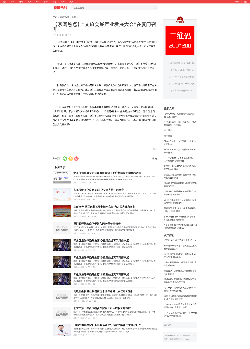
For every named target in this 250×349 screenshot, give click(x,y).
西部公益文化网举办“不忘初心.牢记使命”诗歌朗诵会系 (180, 255)
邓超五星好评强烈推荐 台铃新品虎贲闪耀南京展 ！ (102, 240)
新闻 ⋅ (75, 183)
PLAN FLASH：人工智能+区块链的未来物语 (180, 142)
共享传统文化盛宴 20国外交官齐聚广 (185, 70)
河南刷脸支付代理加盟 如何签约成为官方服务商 (180, 184)
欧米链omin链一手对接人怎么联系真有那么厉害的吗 (180, 247)
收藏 (237, 2)
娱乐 (46, 2)
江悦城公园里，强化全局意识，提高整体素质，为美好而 (180, 123)
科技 (29, 2)
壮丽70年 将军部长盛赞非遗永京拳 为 (185, 76)
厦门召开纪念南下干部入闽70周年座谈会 (97, 223)
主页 (55, 17)
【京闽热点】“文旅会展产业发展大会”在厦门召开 (179, 115)
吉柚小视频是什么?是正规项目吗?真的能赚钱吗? (180, 264)
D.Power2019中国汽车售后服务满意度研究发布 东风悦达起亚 (180, 306)
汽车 (63, 2)
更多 (246, 2)
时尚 (38, 2)
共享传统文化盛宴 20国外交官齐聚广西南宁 (98, 189)
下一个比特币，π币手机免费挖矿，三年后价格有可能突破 (180, 159)
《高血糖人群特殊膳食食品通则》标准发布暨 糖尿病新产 (180, 193)
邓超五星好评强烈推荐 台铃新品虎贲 (185, 90)
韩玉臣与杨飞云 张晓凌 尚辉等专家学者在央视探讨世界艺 (179, 218)
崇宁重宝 (168, 130)
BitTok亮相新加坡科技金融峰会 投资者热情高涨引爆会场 (180, 201)
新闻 (12, 2)
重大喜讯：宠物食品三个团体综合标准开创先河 (180, 272)
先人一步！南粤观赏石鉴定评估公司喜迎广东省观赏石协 (180, 289)
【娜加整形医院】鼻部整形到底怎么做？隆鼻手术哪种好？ (107, 325)
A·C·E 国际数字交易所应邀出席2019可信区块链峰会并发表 (180, 226)
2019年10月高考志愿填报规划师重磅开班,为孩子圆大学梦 (180, 297)
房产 (71, 2)
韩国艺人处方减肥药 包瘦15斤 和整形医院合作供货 (180, 167)
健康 (54, 2)
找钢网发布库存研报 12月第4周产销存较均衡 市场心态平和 (180, 280)
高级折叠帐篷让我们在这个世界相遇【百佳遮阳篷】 (103, 291)
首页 (4, 2)
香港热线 (64, 17)
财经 (21, 2)
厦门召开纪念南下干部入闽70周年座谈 (186, 83)
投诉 (155, 148)
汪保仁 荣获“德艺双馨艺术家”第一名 (180, 240)
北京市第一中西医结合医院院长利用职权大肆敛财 (102, 308)
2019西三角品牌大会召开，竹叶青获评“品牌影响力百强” (180, 314)
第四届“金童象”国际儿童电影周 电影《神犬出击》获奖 (180, 209)
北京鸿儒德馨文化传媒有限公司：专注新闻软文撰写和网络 (107, 172)
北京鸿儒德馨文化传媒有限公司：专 (185, 63)
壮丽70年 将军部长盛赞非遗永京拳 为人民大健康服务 (104, 206)
